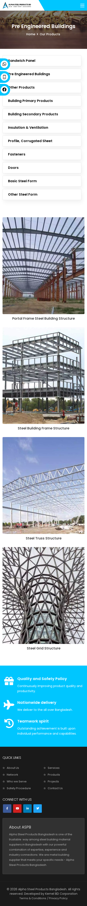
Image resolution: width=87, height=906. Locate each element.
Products (54, 775)
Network (12, 775)
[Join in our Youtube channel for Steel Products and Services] (17, 808)
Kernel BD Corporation (61, 894)
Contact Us (55, 788)
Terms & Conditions (32, 898)
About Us (13, 768)
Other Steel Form (22, 194)
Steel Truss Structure (43, 538)
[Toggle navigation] (82, 6)
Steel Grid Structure (43, 648)
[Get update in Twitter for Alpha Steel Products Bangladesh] (37, 808)
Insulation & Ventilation (28, 127)
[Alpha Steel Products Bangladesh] (17, 5)
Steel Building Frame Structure (43, 428)
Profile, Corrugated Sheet (30, 140)
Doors (13, 167)
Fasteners (16, 154)
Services (54, 768)
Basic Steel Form (22, 181)
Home (30, 34)
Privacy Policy (58, 898)
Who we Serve (17, 781)
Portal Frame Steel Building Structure (43, 318)
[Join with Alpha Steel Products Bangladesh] (27, 808)
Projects (53, 781)
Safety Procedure (19, 788)
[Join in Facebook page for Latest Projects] (7, 808)
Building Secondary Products (33, 114)
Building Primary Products (30, 100)
